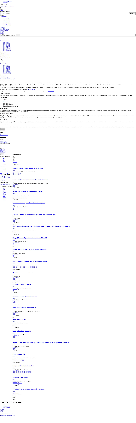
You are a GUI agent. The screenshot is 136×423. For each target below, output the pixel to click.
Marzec (4, 191)
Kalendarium (4, 135)
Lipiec (4, 195)
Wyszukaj (131, 13)
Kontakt (4, 405)
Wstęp (4, 188)
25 (5, 178)
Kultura (5, 141)
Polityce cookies (51, 91)
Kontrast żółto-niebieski (7, 24)
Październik (4, 198)
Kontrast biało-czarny (6, 44)
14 (9, 176)
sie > (7, 173)
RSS (14, 78)
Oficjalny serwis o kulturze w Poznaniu (7, 6)
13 (8, 176)
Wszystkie (5, 99)
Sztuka (4, 162)
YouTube (5, 78)
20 (8, 177)
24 (4, 178)
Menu (1, 58)
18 (5, 177)
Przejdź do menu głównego (7, 1)
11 (5, 176)
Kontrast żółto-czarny (6, 20)
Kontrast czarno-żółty (6, 21)
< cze (1, 173)
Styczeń (4, 189)
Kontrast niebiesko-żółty (7, 25)
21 (9, 177)
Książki (4, 161)
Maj (3, 193)
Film (3, 160)
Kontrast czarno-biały (6, 43)
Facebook (2, 32)
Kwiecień (4, 192)
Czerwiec (4, 194)
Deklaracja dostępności (6, 406)
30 (2, 180)
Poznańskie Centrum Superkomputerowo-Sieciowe (7, 415)
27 (8, 178)
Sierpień (4, 196)
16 (2, 177)
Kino (3, 168)
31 (4, 180)
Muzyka (4, 158)
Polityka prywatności (6, 407)
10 (4, 176)
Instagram (2, 33)
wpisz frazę (4, 13)
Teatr (3, 159)
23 (2, 178)
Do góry (14, 399)
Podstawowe (6, 101)
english (1, 10)
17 (4, 177)
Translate (8, 57)
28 (9, 178)
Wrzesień (4, 197)
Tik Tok (8, 78)
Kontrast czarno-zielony (7, 22)
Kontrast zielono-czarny (7, 23)
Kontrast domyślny (6, 42)
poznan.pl (2, 141)
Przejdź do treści (5, 2)
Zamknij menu (2, 27)
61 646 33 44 (2, 37)
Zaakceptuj (2, 130)
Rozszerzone (6, 100)
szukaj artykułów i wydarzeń (5, 35)
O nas (4, 404)
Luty (3, 190)
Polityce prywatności (31, 89)
